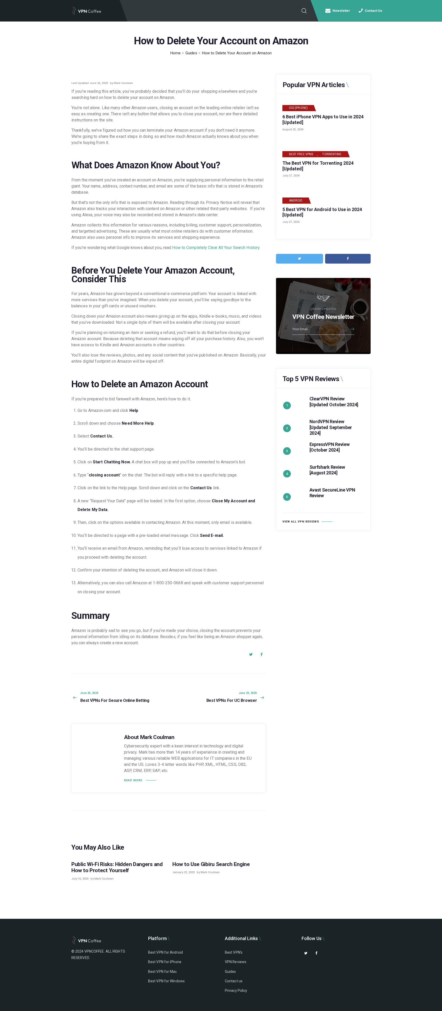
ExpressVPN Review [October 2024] (330, 447)
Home (175, 53)
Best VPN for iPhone (164, 962)
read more (133, 780)
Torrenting (331, 154)
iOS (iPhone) (298, 108)
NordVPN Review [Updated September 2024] (331, 427)
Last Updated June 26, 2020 (89, 83)
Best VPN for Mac (162, 972)
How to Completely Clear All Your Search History (215, 247)
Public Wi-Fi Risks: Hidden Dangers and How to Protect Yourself (117, 867)
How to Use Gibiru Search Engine (211, 864)
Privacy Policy (236, 990)
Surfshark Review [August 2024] (327, 470)
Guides (191, 53)
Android (296, 200)
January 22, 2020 (183, 872)
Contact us (233, 981)
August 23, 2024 (292, 129)
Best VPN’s (233, 952)
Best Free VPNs (301, 154)
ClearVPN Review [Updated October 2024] (334, 401)
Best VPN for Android (165, 952)
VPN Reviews (235, 962)
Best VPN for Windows (166, 981)
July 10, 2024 (80, 878)
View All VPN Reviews (300, 521)
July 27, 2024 (291, 175)
